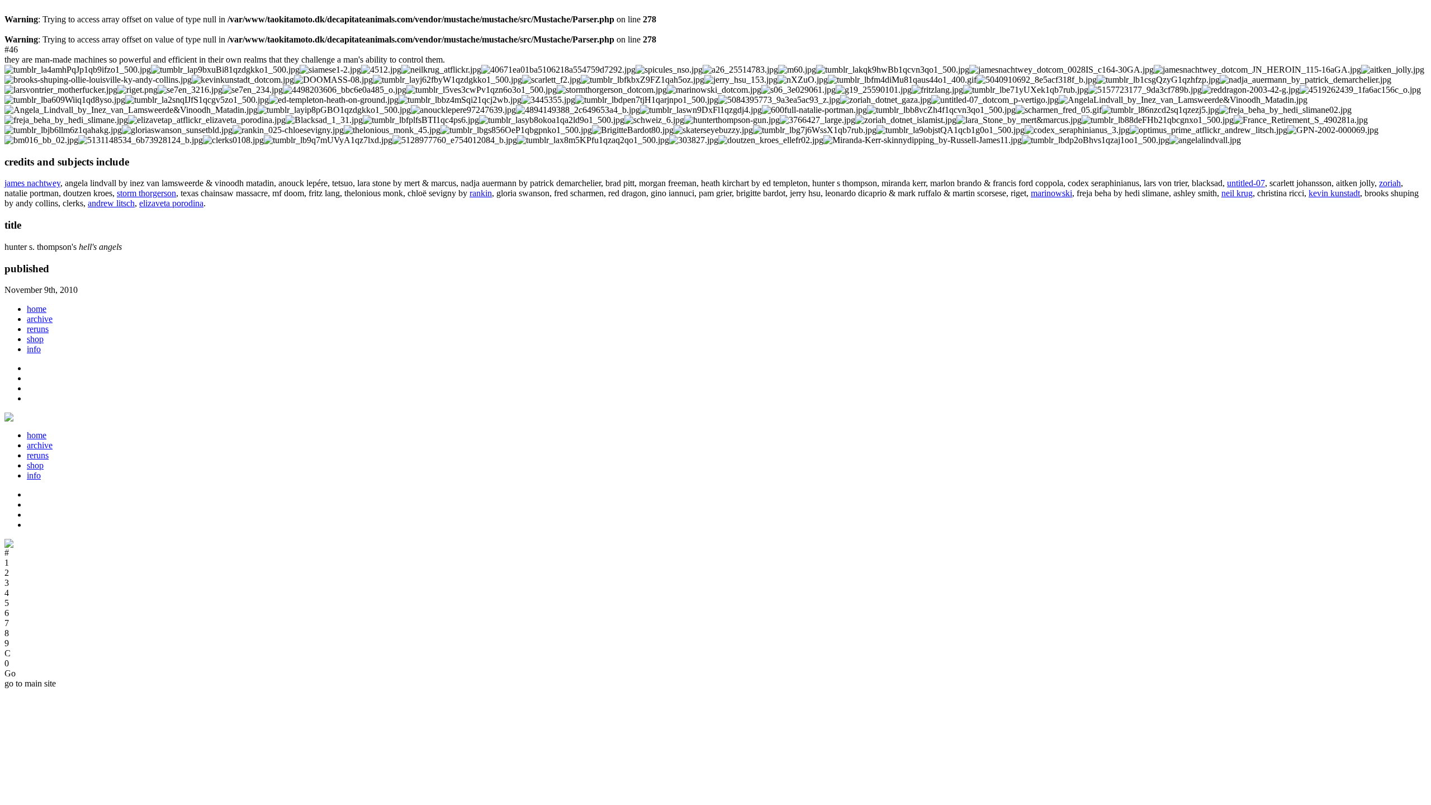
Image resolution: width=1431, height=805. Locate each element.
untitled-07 (1246, 183)
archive (40, 319)
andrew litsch (111, 203)
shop (35, 339)
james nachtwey (32, 183)
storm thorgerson (146, 193)
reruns (38, 329)
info (34, 349)
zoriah (1390, 183)
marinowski (1051, 193)
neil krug (1237, 193)
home (36, 309)
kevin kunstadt (1334, 193)
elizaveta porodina (171, 203)
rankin (481, 193)
